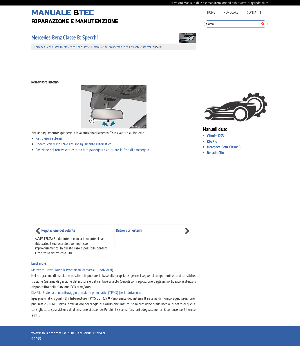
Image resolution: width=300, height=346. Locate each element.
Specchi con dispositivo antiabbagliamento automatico (73, 143)
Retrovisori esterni (49, 138)
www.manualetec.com (46, 332)
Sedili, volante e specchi (137, 47)
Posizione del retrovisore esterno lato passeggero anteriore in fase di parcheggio (92, 149)
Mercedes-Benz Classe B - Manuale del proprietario (93, 47)
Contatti (254, 12)
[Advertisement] (113, 64)
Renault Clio (215, 152)
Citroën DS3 (215, 135)
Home (211, 12)
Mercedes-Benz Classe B (48, 47)
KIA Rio (212, 141)
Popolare (231, 12)
